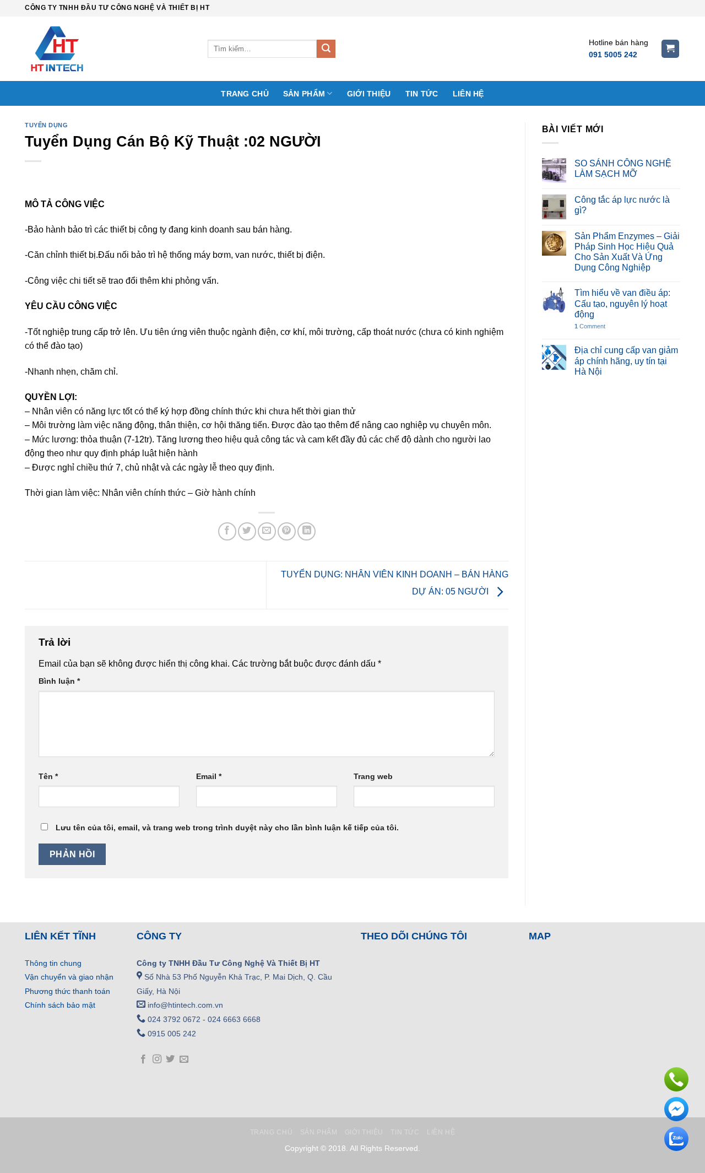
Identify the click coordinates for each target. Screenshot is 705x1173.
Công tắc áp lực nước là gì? (622, 205)
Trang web (373, 776)
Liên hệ (468, 93)
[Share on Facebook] (227, 531)
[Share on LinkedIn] (306, 531)
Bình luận (59, 681)
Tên (48, 776)
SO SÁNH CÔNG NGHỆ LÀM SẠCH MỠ (622, 169)
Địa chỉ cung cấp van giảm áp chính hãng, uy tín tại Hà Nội (626, 360)
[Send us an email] (184, 1059)
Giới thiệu (369, 93)
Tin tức (421, 93)
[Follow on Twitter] (170, 1059)
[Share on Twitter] (247, 531)
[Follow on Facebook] (143, 1059)
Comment (589, 326)
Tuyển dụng (46, 125)
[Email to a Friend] (267, 531)
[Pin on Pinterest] (287, 531)
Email (208, 776)
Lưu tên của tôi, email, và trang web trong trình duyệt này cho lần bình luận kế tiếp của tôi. (227, 827)
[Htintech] (108, 49)
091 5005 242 (613, 55)
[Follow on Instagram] (157, 1059)
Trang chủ (245, 93)
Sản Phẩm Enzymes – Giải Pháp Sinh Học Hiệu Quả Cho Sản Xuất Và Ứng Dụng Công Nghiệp (627, 252)
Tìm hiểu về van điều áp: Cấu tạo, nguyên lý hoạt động (622, 303)
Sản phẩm (304, 93)
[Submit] (326, 49)
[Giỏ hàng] (670, 49)
